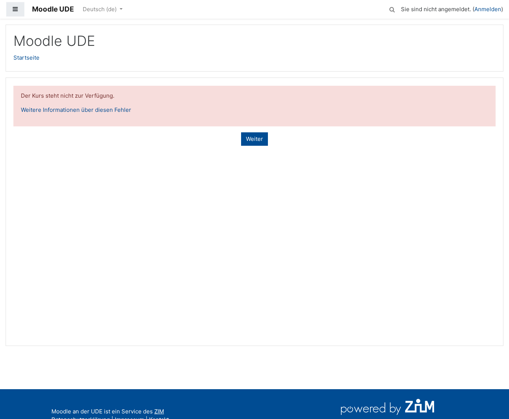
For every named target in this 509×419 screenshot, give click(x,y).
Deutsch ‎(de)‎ (100, 9)
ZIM (159, 411)
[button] (392, 8)
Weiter (254, 138)
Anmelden (487, 9)
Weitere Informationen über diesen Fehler (76, 109)
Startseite (26, 57)
